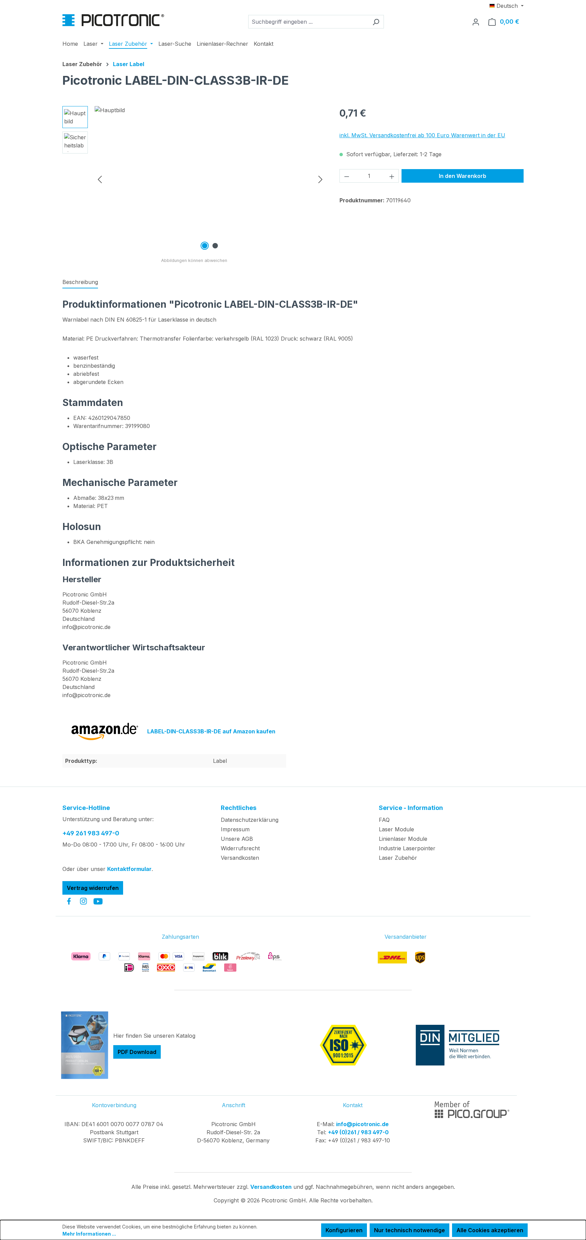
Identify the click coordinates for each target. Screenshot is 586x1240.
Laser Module (396, 829)
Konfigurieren (344, 1230)
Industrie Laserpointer (407, 848)
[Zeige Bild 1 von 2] (205, 245)
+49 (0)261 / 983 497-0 (358, 1132)
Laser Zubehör (398, 857)
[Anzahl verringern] (346, 176)
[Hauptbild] (210, 179)
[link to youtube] (98, 901)
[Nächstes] (320, 179)
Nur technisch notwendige (409, 1230)
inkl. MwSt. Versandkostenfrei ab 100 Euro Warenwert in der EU (422, 135)
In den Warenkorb (462, 175)
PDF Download (137, 1052)
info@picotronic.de (362, 1124)
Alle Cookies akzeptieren (489, 1230)
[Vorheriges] (100, 179)
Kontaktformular (129, 869)
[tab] (80, 282)
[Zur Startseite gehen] (113, 20)
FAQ (384, 819)
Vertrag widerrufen (93, 888)
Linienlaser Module (403, 838)
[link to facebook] (68, 901)
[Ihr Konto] (476, 21)
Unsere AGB (237, 838)
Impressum (235, 829)
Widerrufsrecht (240, 848)
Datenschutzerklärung (249, 819)
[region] (194, 179)
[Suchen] (376, 21)
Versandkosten (240, 857)
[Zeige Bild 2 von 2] (215, 245)
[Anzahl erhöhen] (392, 176)
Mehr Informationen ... (89, 1234)
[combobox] (308, 21)
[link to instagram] (83, 901)
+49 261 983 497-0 (90, 833)
